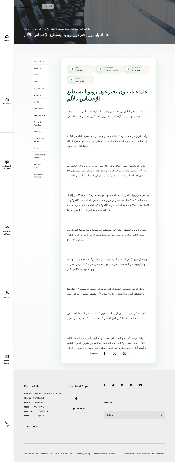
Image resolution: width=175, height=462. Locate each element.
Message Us (38, 415)
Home (27, 28)
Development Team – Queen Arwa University (143, 453)
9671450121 (38, 397)
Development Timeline (105, 453)
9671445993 (39, 402)
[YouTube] (140, 385)
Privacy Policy (83, 453)
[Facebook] (104, 353)
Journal (37, 28)
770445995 (39, 406)
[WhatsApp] (125, 353)
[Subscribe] (160, 415)
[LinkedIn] (150, 385)
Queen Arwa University (37, 453)
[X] (115, 353)
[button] (7, 101)
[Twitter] (113, 385)
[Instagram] (122, 385)
